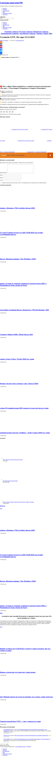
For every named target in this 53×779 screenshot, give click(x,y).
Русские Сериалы (26, 32)
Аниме (45, 33)
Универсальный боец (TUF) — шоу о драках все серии (20, 721)
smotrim (6, 40)
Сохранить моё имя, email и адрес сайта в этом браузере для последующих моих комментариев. (24, 182)
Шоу (4, 12)
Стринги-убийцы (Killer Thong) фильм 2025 (16, 334)
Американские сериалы (10, 33)
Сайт (1, 180)
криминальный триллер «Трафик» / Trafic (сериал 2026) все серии (25, 433)
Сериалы (5, 9)
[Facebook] (26, 49)
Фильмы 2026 (6, 10)
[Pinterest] (26, 47)
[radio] (1, 111)
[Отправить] (26, 53)
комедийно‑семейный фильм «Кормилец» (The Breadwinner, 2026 (24, 310)
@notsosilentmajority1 (8, 729)
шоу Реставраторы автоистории (10, 480)
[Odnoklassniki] (26, 42)
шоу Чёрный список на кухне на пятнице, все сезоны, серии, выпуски (26, 697)
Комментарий (3, 172)
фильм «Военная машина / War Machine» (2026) (18, 259)
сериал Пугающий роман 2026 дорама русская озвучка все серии (24, 408)
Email (1, 177)
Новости (5, 8)
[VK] (26, 44)
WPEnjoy (29, 746)
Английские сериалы (27, 33)
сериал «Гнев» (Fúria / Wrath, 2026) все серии (17, 359)
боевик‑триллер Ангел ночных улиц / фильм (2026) (19, 383)
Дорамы (39, 33)
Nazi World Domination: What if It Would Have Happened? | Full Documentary (31, 739)
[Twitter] (26, 51)
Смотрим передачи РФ (11, 2)
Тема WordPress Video (20, 746)
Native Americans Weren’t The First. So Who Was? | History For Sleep (18, 502)
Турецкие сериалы (11, 32)
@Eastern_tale (6, 735)
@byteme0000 (6, 739)
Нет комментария (19, 40)
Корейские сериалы (40, 32)
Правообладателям (7, 13)
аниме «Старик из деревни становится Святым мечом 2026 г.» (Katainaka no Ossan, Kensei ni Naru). (23, 284)
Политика (5, 14)
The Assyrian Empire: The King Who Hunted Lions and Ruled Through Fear (31, 735)
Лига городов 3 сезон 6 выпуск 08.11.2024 (13, 459)
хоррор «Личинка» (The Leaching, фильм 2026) (17, 208)
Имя (1, 175)
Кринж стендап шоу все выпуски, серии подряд (18, 672)
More (1, 508)
